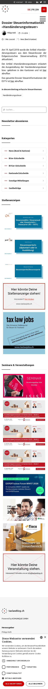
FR (33, 9)
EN (37, 9)
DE (29, 9)
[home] (5, 9)
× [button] (45, 637)
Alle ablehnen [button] (35, 684)
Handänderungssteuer (12, 95)
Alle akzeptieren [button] (13, 684)
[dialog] (24, 661)
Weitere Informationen (21, 656)
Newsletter (44, 10)
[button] (43, 19)
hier (44, 70)
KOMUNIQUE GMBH (20, 619)
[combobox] (41, 637)
